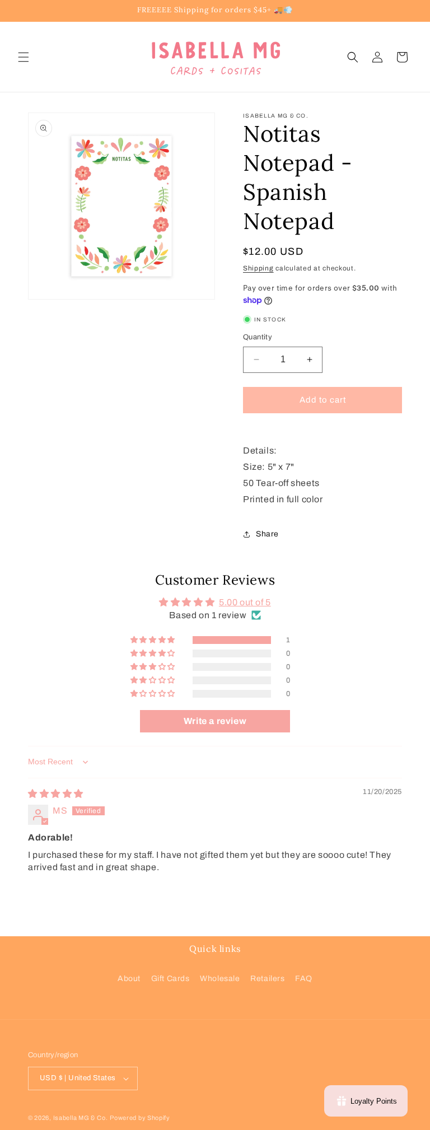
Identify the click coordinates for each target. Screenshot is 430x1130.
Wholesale (220, 978)
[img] (55, 794)
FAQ (303, 978)
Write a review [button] (215, 721)
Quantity (257, 337)
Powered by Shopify (140, 1117)
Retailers (267, 978)
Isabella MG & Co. (80, 1117)
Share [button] (267, 534)
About (129, 978)
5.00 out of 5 (245, 602)
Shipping (258, 268)
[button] (23, 57)
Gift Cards (170, 978)
